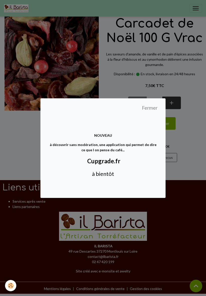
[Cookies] (10, 285)
